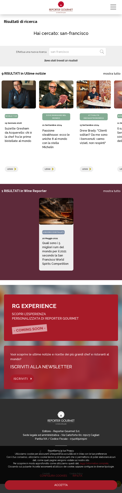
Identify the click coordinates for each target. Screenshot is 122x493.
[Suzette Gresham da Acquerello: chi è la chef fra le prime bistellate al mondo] (19, 94)
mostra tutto (111, 73)
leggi (10, 169)
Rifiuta (77, 475)
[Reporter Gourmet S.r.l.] (61, 7)
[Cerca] (102, 51)
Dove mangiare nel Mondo (56, 116)
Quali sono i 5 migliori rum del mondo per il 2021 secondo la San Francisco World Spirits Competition (55, 253)
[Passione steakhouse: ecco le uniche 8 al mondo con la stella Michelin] (56, 94)
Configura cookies (53, 475)
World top (11, 116)
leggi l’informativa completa (94, 463)
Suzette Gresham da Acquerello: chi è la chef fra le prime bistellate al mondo (18, 135)
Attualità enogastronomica (94, 116)
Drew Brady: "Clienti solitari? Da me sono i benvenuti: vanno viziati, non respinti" (93, 137)
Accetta (61, 485)
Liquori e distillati (53, 232)
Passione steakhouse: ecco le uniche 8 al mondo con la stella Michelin (56, 139)
